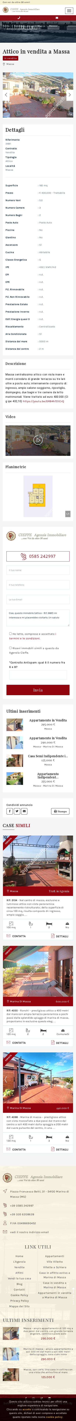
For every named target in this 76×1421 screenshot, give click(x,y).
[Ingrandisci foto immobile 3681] (38, 94)
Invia (38, 689)
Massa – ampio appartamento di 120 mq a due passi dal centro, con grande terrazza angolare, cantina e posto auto (48, 1331)
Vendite (18, 26)
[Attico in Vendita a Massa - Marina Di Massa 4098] (38, 1077)
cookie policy (54, 1417)
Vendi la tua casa (19, 1278)
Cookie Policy (19, 1295)
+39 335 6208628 (22, 1214)
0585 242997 (42, 556)
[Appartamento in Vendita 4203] (14, 742)
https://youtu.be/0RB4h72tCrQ (43, 401)
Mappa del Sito (19, 1306)
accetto (27, 1409)
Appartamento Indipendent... (48, 775)
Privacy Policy (19, 1300)
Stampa (62, 811)
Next (70, 862)
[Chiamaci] (19, 18)
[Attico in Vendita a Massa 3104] (38, 861)
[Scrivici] (57, 18)
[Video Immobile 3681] (38, 441)
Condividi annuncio (19, 805)
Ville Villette (55, 1261)
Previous (8, 862)
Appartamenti (54, 1256)
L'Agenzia (19, 1261)
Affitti (19, 1272)
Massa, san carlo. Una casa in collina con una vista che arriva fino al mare (48, 1370)
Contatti (19, 1289)
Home (6, 26)
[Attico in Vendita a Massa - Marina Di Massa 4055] (38, 971)
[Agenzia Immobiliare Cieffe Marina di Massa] (21, 8)
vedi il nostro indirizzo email (29, 1232)
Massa (41, 26)
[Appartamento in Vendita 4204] (14, 724)
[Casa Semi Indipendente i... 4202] (14, 760)
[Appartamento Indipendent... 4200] (14, 778)
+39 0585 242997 (22, 1205)
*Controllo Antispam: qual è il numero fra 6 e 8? (37, 665)
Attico (30, 26)
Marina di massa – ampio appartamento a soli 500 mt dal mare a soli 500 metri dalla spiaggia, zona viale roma (48, 1351)
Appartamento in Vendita (48, 720)
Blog (19, 1284)
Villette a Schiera (54, 1267)
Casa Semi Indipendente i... (48, 756)
